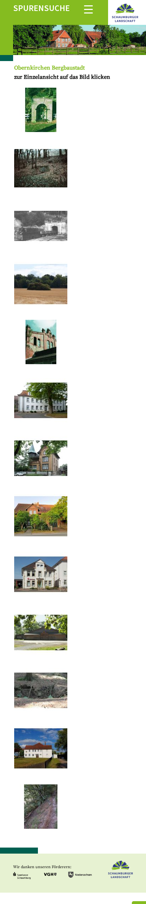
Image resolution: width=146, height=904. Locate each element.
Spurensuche (41, 7)
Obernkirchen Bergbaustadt (49, 67)
